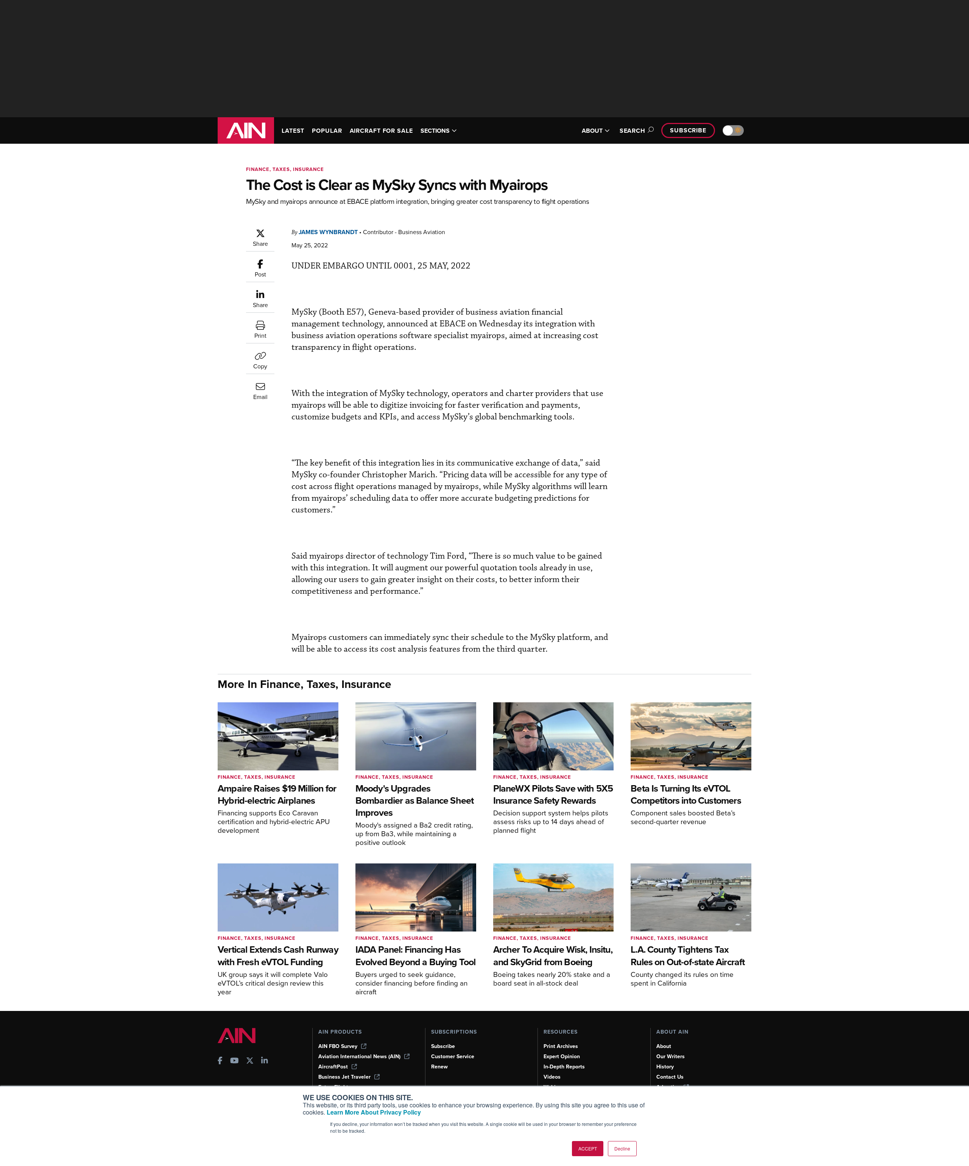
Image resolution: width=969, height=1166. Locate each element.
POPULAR (327, 130)
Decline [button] (622, 1148)
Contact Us (670, 1077)
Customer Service (452, 1056)
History (665, 1067)
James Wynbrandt (328, 232)
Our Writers (670, 1056)
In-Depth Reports (564, 1067)
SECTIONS (435, 130)
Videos (552, 1077)
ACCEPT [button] (587, 1148)
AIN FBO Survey (337, 1046)
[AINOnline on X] (250, 1061)
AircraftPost (333, 1067)
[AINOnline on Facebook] (220, 1061)
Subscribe (688, 130)
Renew (439, 1067)
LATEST (293, 130)
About (663, 1046)
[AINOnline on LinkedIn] (264, 1061)
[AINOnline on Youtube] (234, 1061)
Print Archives (561, 1046)
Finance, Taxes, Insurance (285, 169)
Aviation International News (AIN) (359, 1056)
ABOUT (592, 130)
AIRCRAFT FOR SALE (381, 130)
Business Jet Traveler (344, 1077)
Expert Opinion (562, 1056)
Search (632, 131)
